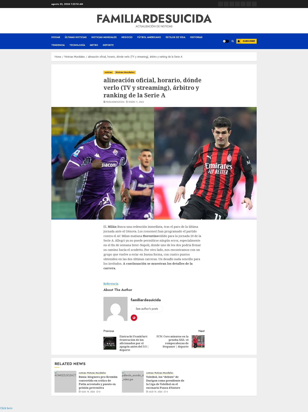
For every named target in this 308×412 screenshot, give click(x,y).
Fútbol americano (149, 37)
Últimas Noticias (76, 37)
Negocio (127, 37)
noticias (108, 72)
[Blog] (220, 4)
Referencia (110, 284)
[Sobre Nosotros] (248, 4)
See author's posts (147, 309)
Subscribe (249, 41)
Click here (6, 408)
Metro (94, 45)
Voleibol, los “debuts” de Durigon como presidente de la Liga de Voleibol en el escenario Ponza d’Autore (165, 382)
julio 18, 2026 (88, 392)
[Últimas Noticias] (254, 4)
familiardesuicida (154, 18)
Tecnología (77, 45)
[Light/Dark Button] (226, 41)
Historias (196, 37)
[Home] (231, 4)
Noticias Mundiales (104, 37)
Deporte (108, 45)
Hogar (55, 37)
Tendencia (58, 45)
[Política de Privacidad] (237, 4)
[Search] (233, 41)
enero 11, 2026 (136, 102)
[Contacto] (226, 4)
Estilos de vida (175, 37)
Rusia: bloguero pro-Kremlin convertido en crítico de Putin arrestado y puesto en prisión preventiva (98, 382)
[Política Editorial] (243, 4)
